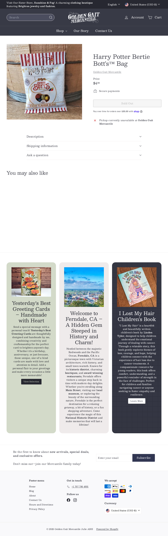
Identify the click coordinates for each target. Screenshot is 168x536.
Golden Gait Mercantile (107, 72)
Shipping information (42, 145)
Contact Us (103, 30)
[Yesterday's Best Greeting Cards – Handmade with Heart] (31, 282)
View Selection (31, 381)
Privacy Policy (37, 509)
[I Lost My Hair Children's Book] (137, 287)
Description (35, 136)
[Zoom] (44, 81)
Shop (60, 30)
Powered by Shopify (107, 529)
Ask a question (37, 155)
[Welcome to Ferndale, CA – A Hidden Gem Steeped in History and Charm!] (84, 287)
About (32, 495)
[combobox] (30, 17)
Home (32, 486)
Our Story (81, 30)
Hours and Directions (41, 504)
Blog (31, 491)
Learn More (136, 401)
